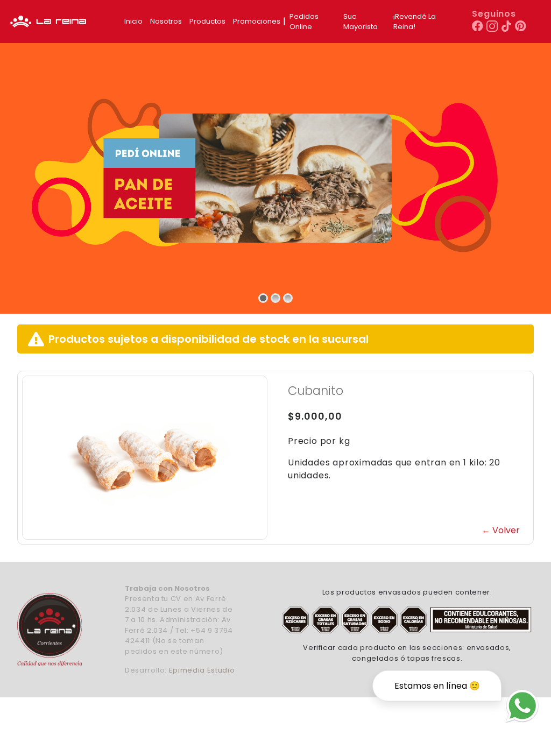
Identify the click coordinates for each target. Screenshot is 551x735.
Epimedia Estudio (202, 670)
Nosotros (166, 21)
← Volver (501, 530)
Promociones (256, 21)
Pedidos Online (304, 21)
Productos (207, 21)
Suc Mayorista (360, 21)
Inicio (133, 21)
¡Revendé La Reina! (414, 21)
